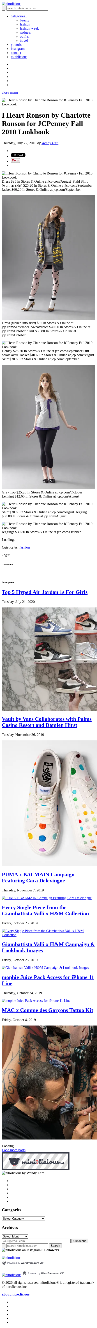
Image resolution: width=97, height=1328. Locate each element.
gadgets (25, 32)
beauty (24, 20)
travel (24, 40)
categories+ (19, 16)
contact (16, 53)
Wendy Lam (50, 143)
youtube (16, 45)
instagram (18, 49)
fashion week (29, 28)
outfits (24, 36)
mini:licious (19, 57)
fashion (25, 24)
